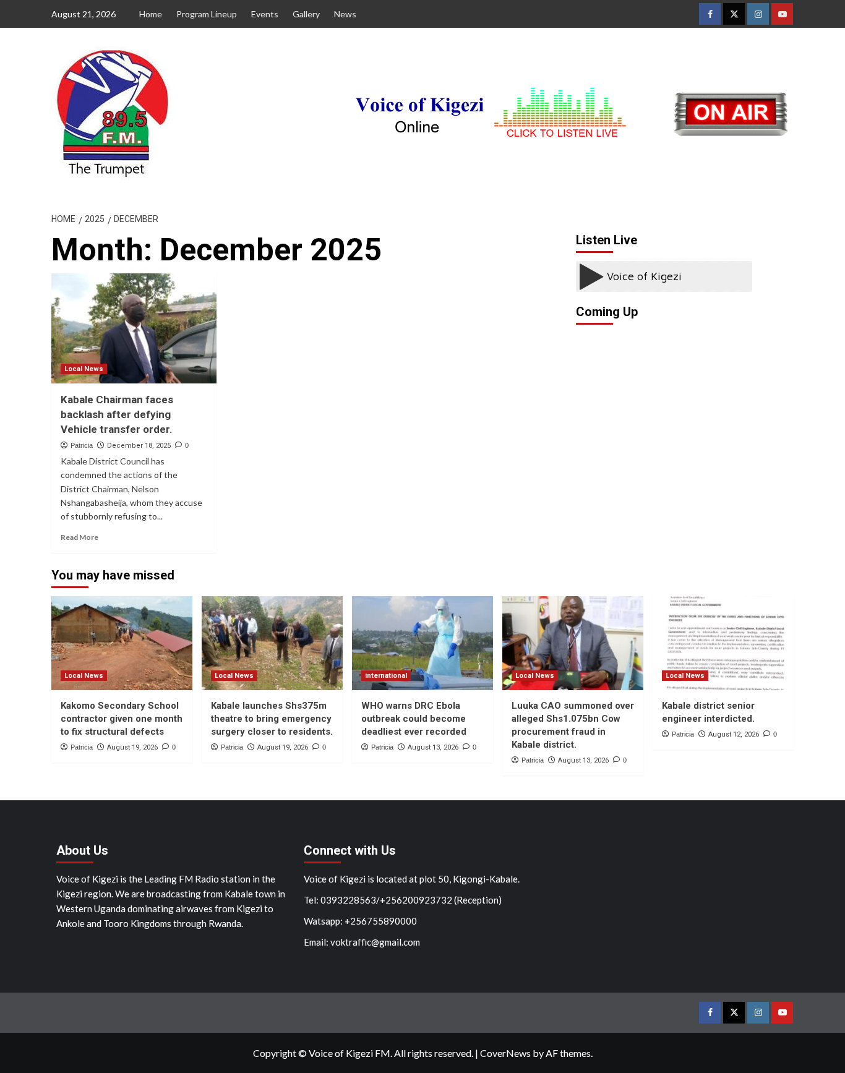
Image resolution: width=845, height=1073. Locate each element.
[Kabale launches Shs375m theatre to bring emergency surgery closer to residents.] (272, 643)
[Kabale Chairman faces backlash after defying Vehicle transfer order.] (134, 328)
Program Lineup (206, 14)
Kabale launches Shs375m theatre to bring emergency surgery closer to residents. (272, 718)
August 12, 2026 (733, 734)
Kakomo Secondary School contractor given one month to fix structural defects (121, 718)
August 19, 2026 (132, 747)
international (386, 676)
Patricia (82, 445)
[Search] (786, 214)
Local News (83, 369)
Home (150, 14)
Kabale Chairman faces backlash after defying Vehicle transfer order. (117, 414)
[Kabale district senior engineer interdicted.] (723, 643)
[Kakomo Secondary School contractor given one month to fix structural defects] (121, 643)
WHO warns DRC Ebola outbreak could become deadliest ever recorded (413, 718)
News (345, 14)
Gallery (306, 14)
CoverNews (505, 1053)
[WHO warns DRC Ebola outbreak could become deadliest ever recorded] (422, 643)
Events (264, 14)
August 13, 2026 (433, 747)
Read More (79, 537)
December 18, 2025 (139, 446)
